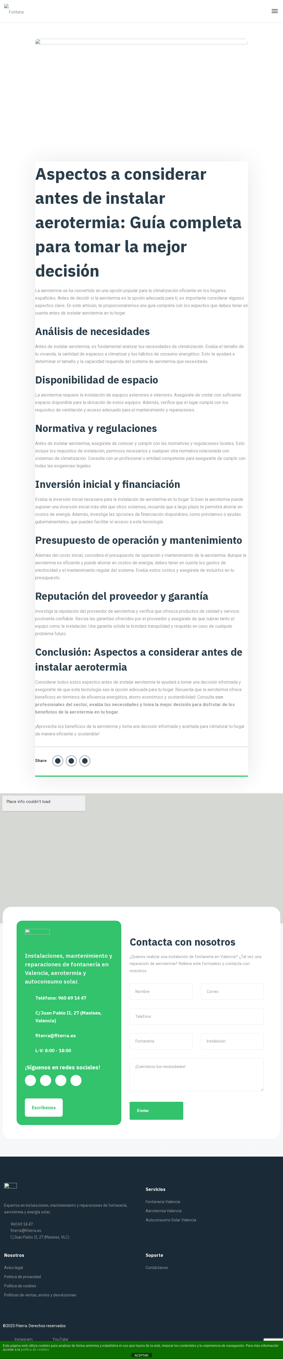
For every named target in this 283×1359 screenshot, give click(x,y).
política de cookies (35, 1350)
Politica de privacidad (22, 1277)
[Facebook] (58, 761)
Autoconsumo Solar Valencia (171, 1220)
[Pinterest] (85, 761)
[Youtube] (45, 1080)
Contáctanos (157, 1267)
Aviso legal (13, 1267)
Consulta (205, 697)
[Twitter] (71, 761)
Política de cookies (20, 1286)
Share (41, 760)
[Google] (30, 1080)
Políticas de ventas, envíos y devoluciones (40, 1295)
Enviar (143, 1110)
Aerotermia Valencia (164, 1211)
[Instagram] (76, 1080)
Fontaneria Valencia (163, 1202)
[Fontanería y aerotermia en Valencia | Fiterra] (14, 11)
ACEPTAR (141, 1355)
